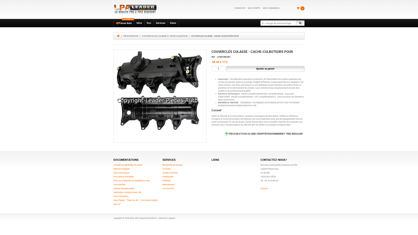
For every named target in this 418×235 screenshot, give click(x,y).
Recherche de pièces (172, 165)
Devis (173, 23)
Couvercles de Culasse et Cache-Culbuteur (164, 36)
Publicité (166, 180)
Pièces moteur (130, 36)
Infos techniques (121, 173)
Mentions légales (121, 169)
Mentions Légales (167, 218)
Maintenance (168, 184)
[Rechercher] (300, 23)
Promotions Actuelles (123, 176)
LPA (136, 218)
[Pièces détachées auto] (135, 9)
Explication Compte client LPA (127, 192)
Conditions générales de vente (127, 165)
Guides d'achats (170, 173)
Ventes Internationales (123, 188)
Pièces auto (126, 21)
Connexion (239, 8)
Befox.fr (153, 218)
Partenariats (168, 176)
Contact (264, 188)
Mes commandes (271, 8)
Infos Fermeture (120, 196)
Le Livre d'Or (168, 188)
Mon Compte (254, 8)
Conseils (166, 169)
